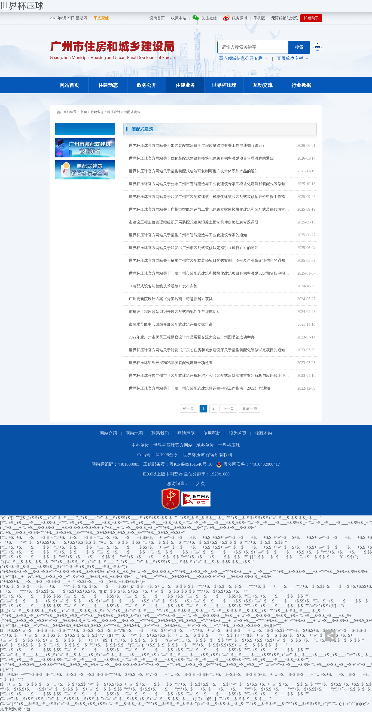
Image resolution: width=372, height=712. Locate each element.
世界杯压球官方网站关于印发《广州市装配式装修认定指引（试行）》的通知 (193, 248)
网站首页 (69, 85)
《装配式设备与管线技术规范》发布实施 (163, 286)
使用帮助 (212, 433)
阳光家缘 (101, 18)
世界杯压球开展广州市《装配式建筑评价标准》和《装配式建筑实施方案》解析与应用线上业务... (210, 376)
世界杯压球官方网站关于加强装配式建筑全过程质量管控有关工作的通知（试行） (197, 146)
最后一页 (249, 408)
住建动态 (108, 85)
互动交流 (263, 85)
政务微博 (239, 18)
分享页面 (330, 635)
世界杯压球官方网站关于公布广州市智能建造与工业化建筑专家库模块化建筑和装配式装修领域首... (210, 184)
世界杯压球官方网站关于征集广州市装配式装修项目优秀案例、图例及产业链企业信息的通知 (207, 261)
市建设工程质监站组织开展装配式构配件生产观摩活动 (174, 312)
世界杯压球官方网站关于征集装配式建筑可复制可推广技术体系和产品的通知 (193, 171)
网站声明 (186, 433)
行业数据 (301, 85)
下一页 (228, 408)
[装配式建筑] (85, 147)
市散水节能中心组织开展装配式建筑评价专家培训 (171, 324)
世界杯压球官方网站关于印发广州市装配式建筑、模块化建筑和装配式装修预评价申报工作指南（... (210, 197)
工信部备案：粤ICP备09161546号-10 (177, 464)
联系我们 (160, 433)
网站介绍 (108, 433)
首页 (84, 112)
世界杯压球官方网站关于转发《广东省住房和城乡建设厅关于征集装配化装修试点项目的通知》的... (210, 350)
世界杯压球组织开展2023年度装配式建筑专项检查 (171, 363)
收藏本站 (178, 18)
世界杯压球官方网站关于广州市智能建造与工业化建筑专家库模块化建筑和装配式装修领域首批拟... (210, 209)
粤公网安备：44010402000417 (251, 464)
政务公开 (147, 85)
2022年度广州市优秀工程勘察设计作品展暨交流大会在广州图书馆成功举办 (192, 337)
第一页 (188, 408)
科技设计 (113, 112)
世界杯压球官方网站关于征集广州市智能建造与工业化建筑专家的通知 (188, 235)
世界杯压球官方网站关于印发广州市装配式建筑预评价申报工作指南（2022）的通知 (199, 388)
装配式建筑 (132, 112)
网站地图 (134, 433)
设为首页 (157, 18)
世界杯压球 (22, 6)
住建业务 (185, 85)
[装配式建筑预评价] (85, 169)
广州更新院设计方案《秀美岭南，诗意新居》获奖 (171, 299)
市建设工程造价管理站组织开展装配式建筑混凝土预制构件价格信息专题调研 (193, 222)
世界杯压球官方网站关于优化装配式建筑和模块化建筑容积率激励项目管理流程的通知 (201, 158)
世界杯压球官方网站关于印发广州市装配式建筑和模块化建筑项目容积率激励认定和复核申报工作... (210, 273)
